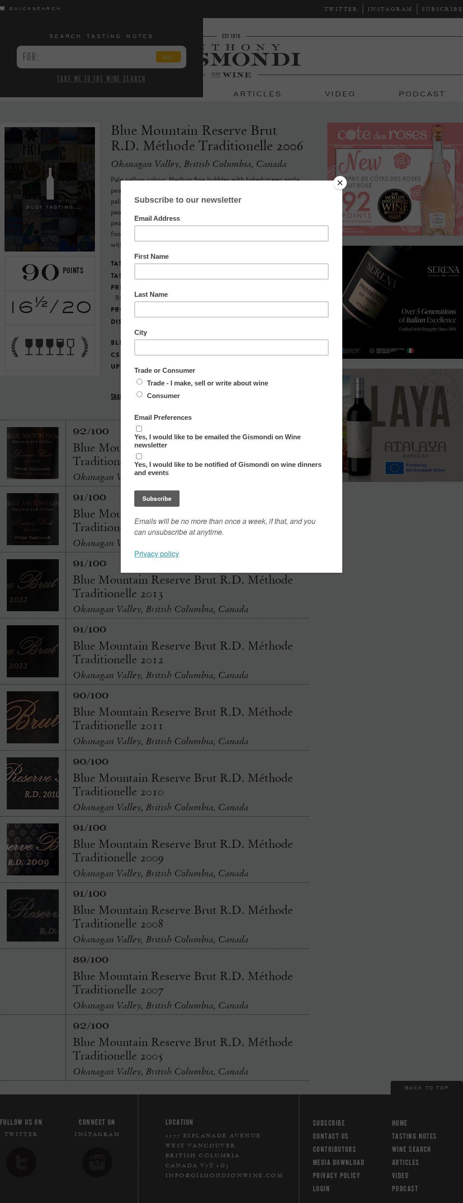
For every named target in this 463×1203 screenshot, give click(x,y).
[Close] (340, 183)
